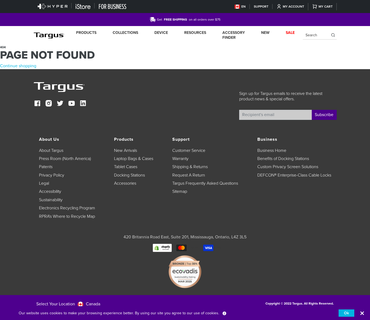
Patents (46, 166)
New (265, 32)
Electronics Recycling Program (67, 208)
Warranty (180, 158)
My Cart (326, 6)
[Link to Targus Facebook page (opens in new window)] (37, 104)
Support (261, 6)
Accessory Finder (233, 35)
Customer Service (188, 150)
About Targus (51, 150)
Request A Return (188, 175)
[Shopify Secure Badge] (162, 247)
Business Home (271, 150)
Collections (125, 32)
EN (243, 6)
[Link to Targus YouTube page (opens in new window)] (71, 104)
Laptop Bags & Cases (133, 158)
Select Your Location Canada (68, 304)
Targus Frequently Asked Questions (205, 183)
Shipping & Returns (190, 166)
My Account (293, 6)
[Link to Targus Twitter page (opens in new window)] (60, 104)
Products (86, 32)
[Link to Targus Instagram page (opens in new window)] (49, 104)
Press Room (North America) (65, 158)
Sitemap (179, 191)
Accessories (125, 183)
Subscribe (324, 114)
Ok (346, 313)
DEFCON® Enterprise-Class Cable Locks (294, 175)
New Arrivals (125, 150)
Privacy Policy (51, 175)
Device (161, 32)
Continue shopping (18, 66)
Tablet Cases (125, 166)
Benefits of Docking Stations (283, 158)
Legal (44, 183)
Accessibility (50, 191)
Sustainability (51, 200)
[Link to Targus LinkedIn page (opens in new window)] (83, 104)
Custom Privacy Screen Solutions (287, 166)
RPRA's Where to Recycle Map (67, 216)
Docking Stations (129, 175)
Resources (195, 32)
